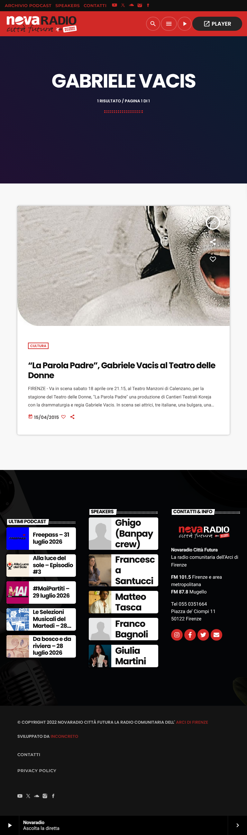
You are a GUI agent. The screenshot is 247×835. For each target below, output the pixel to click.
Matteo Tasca (130, 602)
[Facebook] (148, 6)
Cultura (38, 345)
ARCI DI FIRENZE (192, 722)
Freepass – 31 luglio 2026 (51, 538)
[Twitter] (203, 635)
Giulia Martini (130, 656)
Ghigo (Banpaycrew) (134, 533)
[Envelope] (216, 635)
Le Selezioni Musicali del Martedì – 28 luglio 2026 (50, 622)
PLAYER (217, 24)
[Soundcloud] (131, 6)
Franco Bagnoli (131, 629)
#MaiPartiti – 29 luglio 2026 (51, 592)
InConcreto (64, 736)
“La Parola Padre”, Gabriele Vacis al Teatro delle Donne (121, 370)
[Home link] (41, 24)
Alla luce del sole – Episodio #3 (53, 565)
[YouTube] (114, 6)
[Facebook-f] (190, 635)
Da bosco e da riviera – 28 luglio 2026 (52, 646)
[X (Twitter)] (122, 6)
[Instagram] (139, 6)
